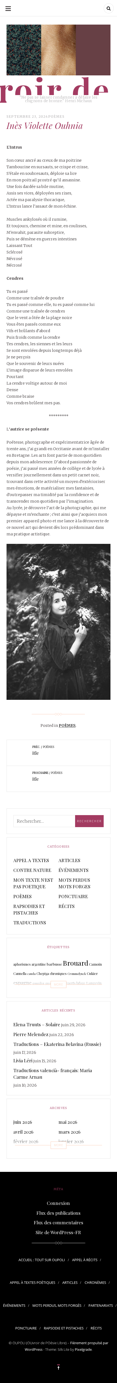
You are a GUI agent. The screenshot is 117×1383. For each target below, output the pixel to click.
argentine (39, 964)
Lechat (49, 995)
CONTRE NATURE (32, 870)
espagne (22, 982)
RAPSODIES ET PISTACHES (29, 909)
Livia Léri (22, 1060)
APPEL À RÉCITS (84, 1259)
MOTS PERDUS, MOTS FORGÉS (56, 1305)
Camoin (95, 964)
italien (58, 983)
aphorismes (22, 964)
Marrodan (75, 993)
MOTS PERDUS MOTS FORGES (74, 883)
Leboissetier (28, 993)
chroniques (58, 973)
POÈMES (56, 116)
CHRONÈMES (95, 1282)
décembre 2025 (29, 1151)
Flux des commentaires (58, 1222)
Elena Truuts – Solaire (36, 1024)
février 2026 (25, 1141)
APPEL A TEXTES (31, 860)
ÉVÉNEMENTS (73, 870)
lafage (80, 983)
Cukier (92, 973)
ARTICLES (69, 860)
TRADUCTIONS (29, 922)
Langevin (93, 983)
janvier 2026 (71, 1141)
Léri (57, 994)
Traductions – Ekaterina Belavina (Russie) (57, 1044)
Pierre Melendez (30, 1034)
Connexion (58, 1203)
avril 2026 (23, 1132)
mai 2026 (68, 1122)
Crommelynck (76, 974)
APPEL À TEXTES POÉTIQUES (32, 1282)
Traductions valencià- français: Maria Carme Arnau (52, 1073)
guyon (49, 983)
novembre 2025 (74, 1151)
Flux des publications (58, 1213)
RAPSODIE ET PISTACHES (64, 1328)
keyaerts (69, 983)
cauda (31, 974)
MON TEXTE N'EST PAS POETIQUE (33, 883)
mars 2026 (70, 1132)
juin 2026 (22, 1122)
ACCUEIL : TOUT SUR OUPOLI (42, 1259)
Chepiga (42, 973)
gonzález (38, 983)
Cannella (19, 973)
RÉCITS (67, 906)
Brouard (75, 962)
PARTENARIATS (100, 1305)
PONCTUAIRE (73, 896)
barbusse (54, 964)
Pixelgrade (83, 1349)
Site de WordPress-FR (58, 1232)
